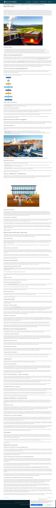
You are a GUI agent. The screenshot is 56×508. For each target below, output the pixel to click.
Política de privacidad (41, 506)
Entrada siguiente (49, 497)
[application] (31, 1)
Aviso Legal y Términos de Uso (47, 506)
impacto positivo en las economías (21, 342)
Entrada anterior (6, 497)
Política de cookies (37, 506)
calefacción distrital (25, 211)
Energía (28, 8)
